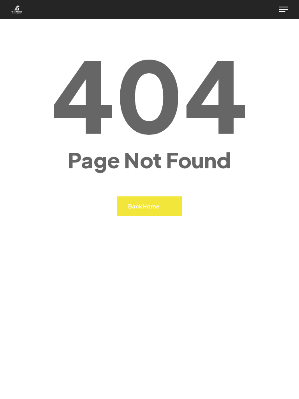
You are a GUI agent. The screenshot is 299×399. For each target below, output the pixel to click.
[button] (283, 9)
